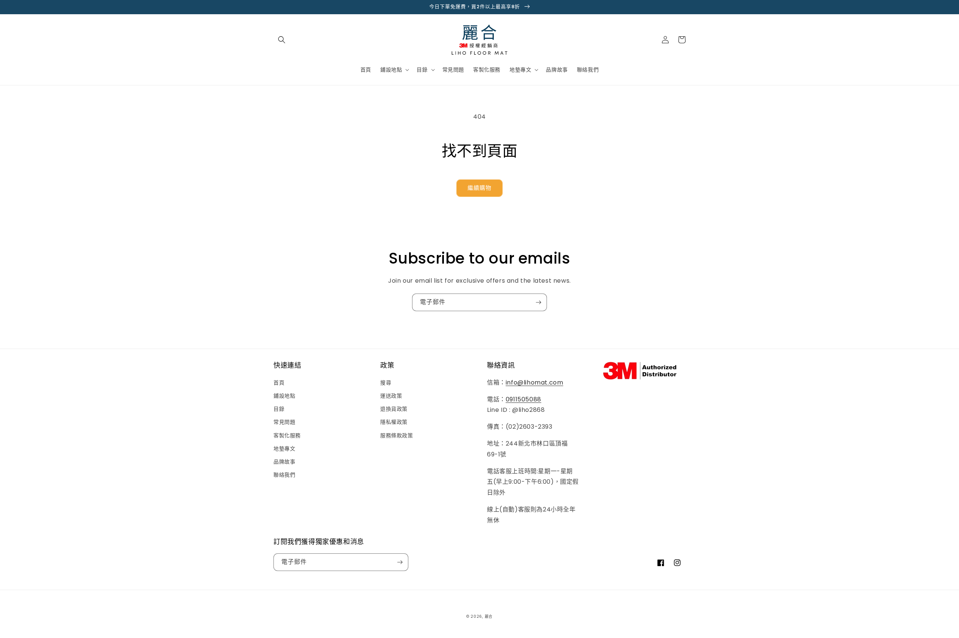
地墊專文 (284, 448)
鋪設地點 (284, 395)
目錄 (278, 409)
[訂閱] (538, 302)
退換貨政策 (394, 409)
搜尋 (385, 382)
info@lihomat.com (534, 382)
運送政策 (391, 395)
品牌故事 (284, 461)
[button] (281, 39)
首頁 (278, 382)
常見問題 (284, 422)
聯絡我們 (284, 474)
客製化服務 (287, 435)
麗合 (489, 616)
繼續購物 (479, 188)
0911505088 (523, 399)
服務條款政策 (396, 435)
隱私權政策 (394, 422)
